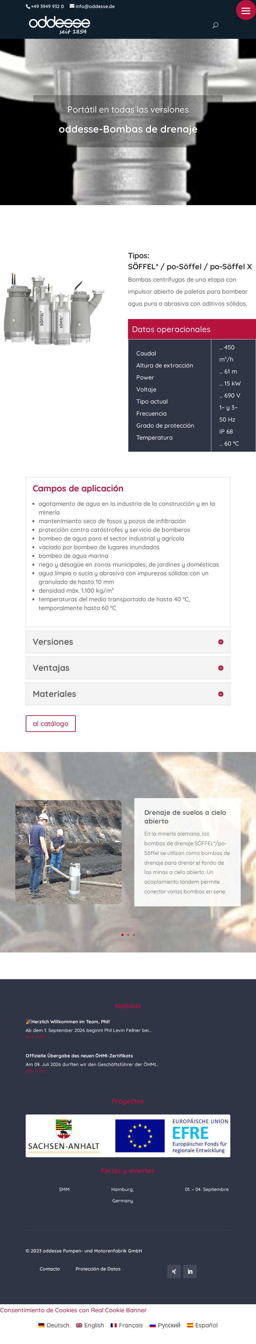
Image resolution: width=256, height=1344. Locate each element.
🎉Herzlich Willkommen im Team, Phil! (68, 1022)
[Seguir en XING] (174, 1271)
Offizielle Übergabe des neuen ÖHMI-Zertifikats (79, 1056)
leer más (35, 1036)
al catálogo (50, 723)
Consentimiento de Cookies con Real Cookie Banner (73, 1310)
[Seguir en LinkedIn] (190, 1271)
